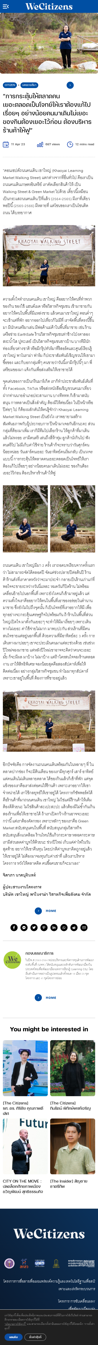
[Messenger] (24, 927)
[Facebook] (14, 927)
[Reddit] (74, 927)
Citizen (10, 85)
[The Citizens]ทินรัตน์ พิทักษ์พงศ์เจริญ (70, 1105)
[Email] (84, 927)
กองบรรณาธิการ (39, 953)
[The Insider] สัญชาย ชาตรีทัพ (68, 1183)
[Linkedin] (54, 927)
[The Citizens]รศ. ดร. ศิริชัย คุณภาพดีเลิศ (23, 1108)
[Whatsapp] (64, 927)
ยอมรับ (13, 1337)
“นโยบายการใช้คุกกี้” (15, 1324)
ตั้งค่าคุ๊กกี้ (35, 1337)
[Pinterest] (44, 927)
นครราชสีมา (29, 85)
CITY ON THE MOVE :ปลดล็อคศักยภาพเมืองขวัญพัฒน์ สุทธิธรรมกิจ (23, 1186)
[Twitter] (34, 927)
